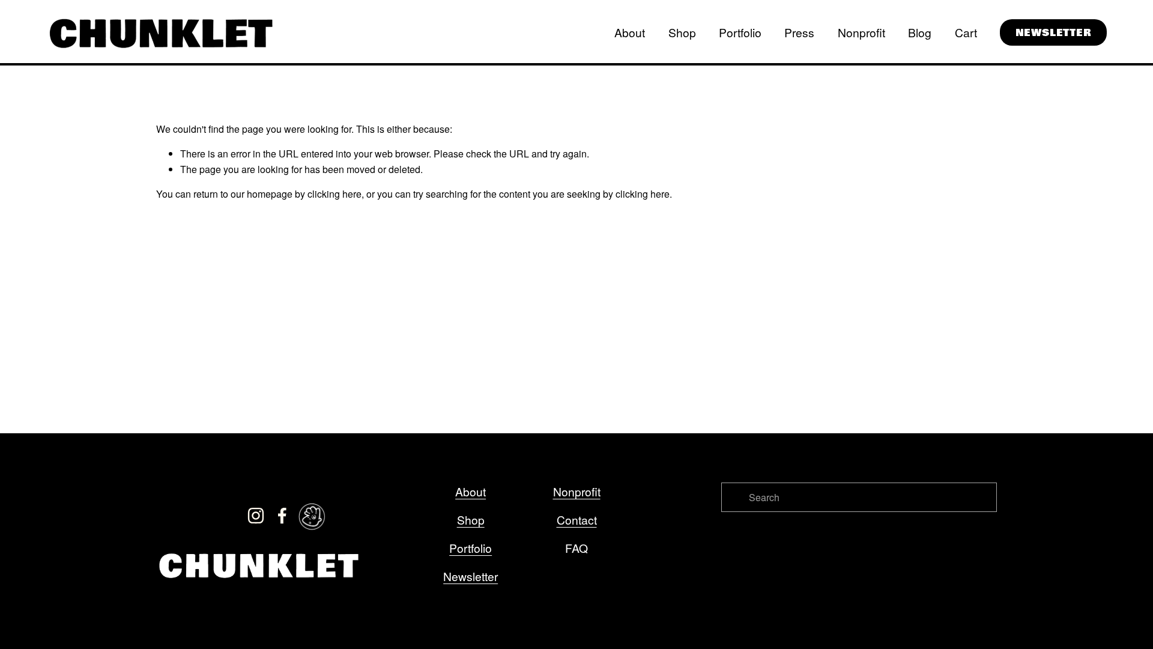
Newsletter (470, 576)
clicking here (334, 194)
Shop (682, 32)
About (629, 32)
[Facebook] (282, 515)
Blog (919, 32)
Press (799, 32)
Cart (966, 32)
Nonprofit (861, 32)
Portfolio (740, 32)
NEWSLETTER (1053, 32)
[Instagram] (255, 515)
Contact (577, 519)
